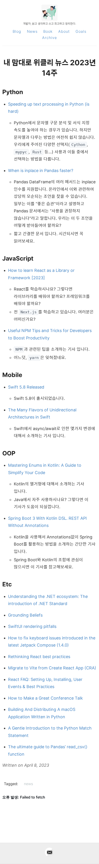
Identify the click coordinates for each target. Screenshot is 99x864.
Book (47, 31)
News (32, 31)
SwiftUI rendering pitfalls (32, 626)
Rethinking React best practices (39, 656)
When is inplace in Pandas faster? (40, 170)
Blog (17, 31)
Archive (49, 37)
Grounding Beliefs (25, 615)
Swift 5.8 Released (26, 387)
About (64, 31)
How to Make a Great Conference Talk (45, 698)
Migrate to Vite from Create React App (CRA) (52, 667)
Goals (81, 31)
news (28, 783)
